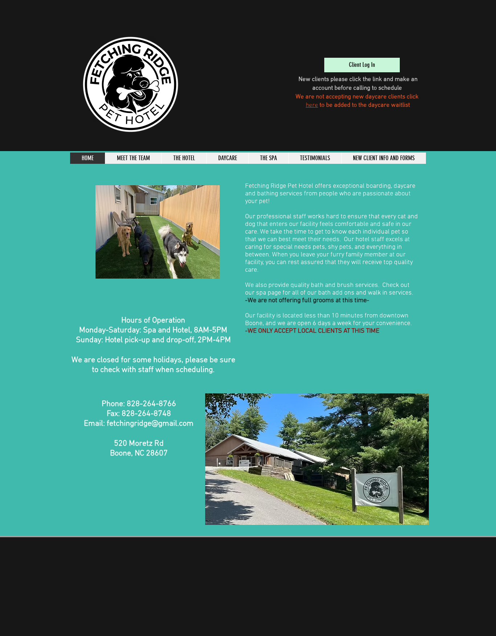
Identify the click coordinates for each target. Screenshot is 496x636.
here (312, 105)
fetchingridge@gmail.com (150, 424)
